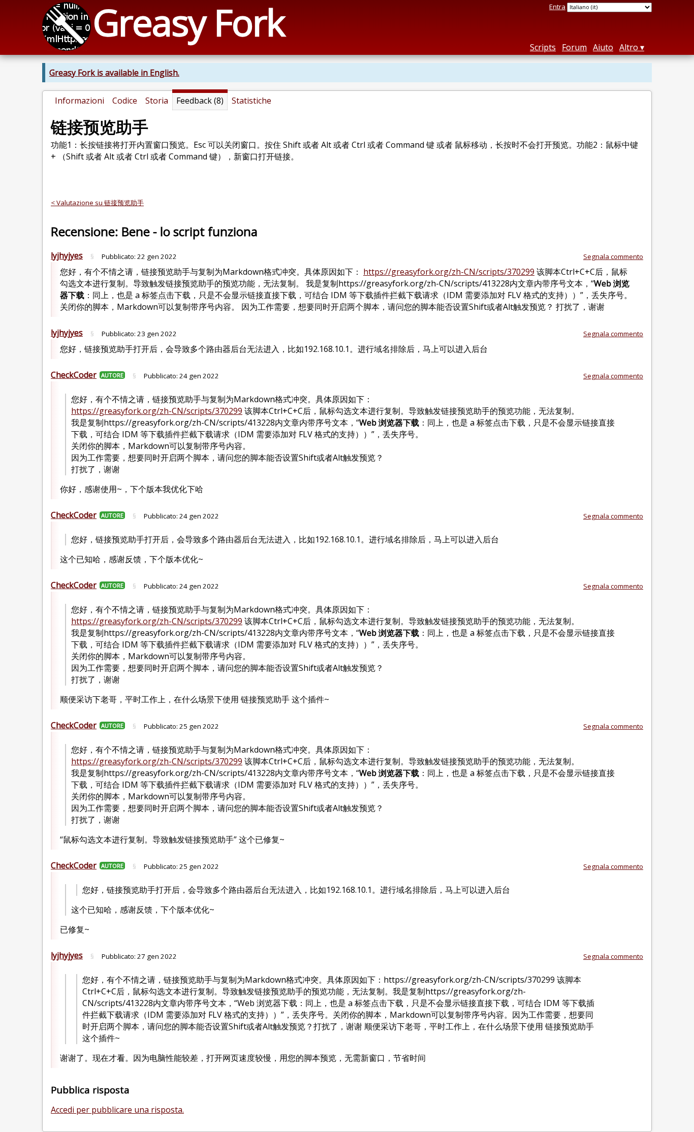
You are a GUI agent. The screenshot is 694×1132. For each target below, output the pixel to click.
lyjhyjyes (67, 255)
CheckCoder (74, 374)
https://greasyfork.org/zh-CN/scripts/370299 (448, 271)
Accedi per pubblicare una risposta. (117, 1109)
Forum (574, 47)
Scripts (543, 47)
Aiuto (603, 47)
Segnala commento (613, 256)
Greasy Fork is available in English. (114, 72)
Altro (628, 47)
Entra (557, 6)
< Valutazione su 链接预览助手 (97, 202)
